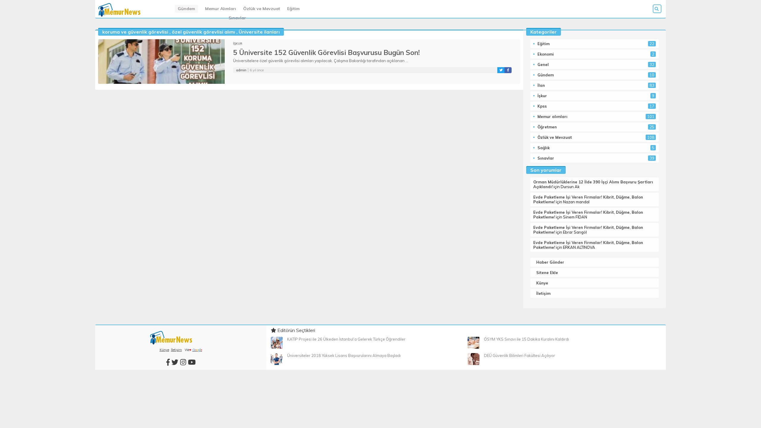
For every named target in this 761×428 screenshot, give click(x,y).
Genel (543, 64)
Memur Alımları (220, 8)
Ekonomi (545, 54)
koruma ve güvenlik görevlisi (135, 32)
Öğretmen (547, 127)
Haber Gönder (550, 262)
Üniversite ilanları (259, 32)
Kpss (542, 106)
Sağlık (543, 147)
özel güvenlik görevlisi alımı (203, 32)
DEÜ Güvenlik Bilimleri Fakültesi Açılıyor (519, 355)
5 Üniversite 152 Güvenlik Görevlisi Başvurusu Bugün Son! (326, 52)
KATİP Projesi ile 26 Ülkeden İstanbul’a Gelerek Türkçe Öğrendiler (346, 339)
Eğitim (293, 8)
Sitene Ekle (547, 272)
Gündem (186, 8)
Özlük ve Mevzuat (261, 8)
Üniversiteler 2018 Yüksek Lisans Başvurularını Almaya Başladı (344, 355)
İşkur (237, 43)
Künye (542, 283)
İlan (541, 85)
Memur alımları (552, 116)
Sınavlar (237, 18)
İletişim (543, 293)
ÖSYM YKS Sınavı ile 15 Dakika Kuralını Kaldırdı (526, 339)
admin (241, 70)
